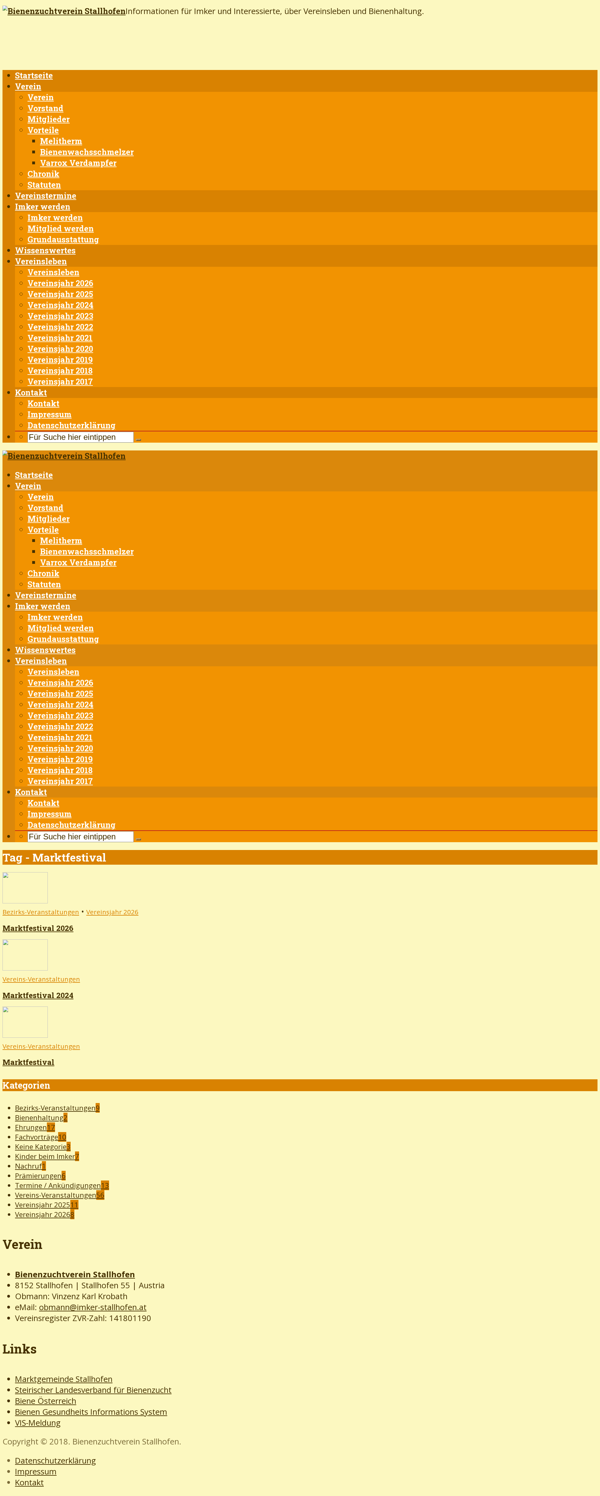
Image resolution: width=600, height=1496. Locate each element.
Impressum (50, 414)
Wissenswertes (45, 250)
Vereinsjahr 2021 (60, 337)
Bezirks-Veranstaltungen (40, 911)
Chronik (43, 173)
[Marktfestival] (25, 1034)
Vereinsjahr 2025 (60, 294)
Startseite (34, 75)
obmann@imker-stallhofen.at (93, 1307)
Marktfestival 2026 (37, 928)
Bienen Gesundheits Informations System (91, 1411)
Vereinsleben (41, 261)
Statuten (44, 184)
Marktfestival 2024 (37, 995)
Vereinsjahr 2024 (60, 305)
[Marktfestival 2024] (25, 967)
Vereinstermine (45, 195)
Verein (28, 86)
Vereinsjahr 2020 (60, 348)
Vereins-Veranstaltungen (41, 979)
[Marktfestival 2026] (25, 900)
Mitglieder (49, 119)
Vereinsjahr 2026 (60, 283)
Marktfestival (28, 1062)
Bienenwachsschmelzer (87, 152)
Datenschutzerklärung (72, 425)
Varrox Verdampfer (78, 162)
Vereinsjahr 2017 (60, 381)
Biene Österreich (45, 1400)
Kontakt (31, 392)
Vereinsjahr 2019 (60, 359)
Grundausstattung (63, 239)
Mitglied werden (61, 228)
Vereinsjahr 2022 (60, 326)
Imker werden (42, 206)
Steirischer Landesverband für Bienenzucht (93, 1389)
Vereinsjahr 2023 (60, 316)
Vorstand (45, 108)
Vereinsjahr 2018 (60, 370)
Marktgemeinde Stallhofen (63, 1379)
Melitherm (61, 141)
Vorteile (43, 130)
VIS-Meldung (38, 1422)
